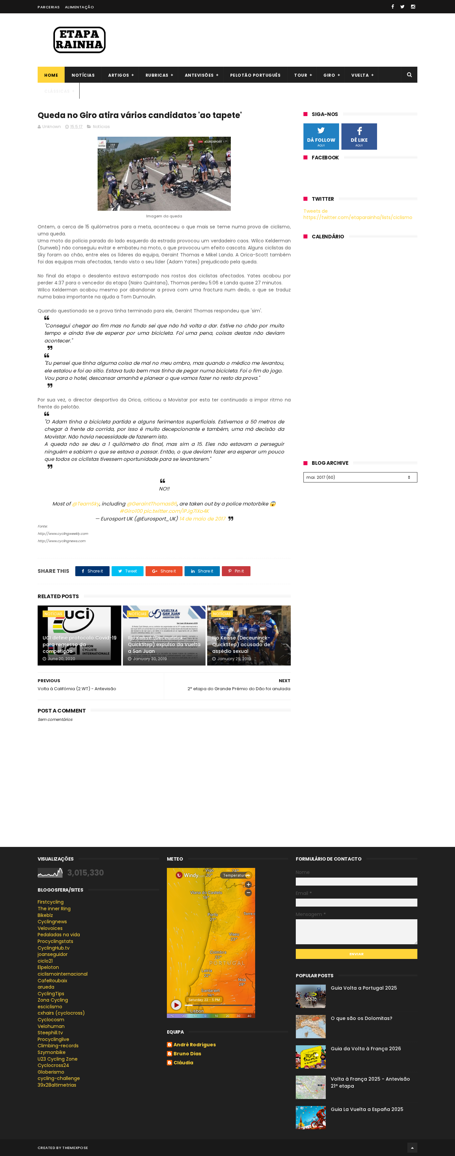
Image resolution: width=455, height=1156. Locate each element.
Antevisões (199, 75)
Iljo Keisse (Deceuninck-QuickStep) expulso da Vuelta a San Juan (164, 644)
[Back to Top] (412, 1148)
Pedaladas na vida (59, 934)
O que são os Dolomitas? (361, 1018)
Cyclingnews (52, 921)
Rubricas (157, 75)
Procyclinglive (53, 1039)
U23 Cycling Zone (58, 1059)
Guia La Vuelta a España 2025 (367, 1109)
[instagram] (413, 6)
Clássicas (57, 91)
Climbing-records (58, 1045)
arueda (46, 987)
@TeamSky (85, 503)
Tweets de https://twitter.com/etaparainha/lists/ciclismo (357, 214)
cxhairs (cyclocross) (61, 1013)
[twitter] (402, 6)
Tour (300, 75)
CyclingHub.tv (54, 948)
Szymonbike (52, 1052)
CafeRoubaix (52, 980)
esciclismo (50, 1006)
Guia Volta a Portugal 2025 (364, 988)
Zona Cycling (53, 1000)
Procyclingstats (55, 941)
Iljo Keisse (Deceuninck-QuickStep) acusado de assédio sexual (241, 644)
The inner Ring (54, 908)
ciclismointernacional (63, 974)
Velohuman (51, 1026)
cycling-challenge (59, 1078)
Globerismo (51, 1072)
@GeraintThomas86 (152, 503)
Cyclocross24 (53, 1065)
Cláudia (183, 1063)
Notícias (83, 75)
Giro (329, 75)
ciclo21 (45, 961)
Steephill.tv (50, 1032)
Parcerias (49, 7)
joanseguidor (53, 954)
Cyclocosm (51, 1019)
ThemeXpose (75, 1147)
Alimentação (79, 7)
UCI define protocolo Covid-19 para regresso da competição (80, 644)
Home (51, 75)
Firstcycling (51, 902)
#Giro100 (131, 510)
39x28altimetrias (57, 1085)
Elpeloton (48, 967)
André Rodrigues (195, 1045)
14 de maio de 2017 (202, 518)
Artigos (118, 75)
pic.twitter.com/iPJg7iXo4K (176, 510)
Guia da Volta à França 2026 (366, 1048)
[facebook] (392, 6)
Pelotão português (255, 75)
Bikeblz (45, 915)
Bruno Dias (187, 1054)
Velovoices (50, 928)
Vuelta (360, 75)
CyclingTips (51, 993)
